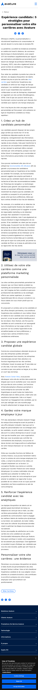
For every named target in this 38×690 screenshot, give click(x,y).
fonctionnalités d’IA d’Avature (20, 166)
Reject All (19, 681)
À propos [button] (4, 643)
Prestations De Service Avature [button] (12, 624)
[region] (19, 673)
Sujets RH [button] (4, 650)
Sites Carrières (8, 591)
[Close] (36, 658)
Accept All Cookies (19, 686)
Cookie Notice (6, 672)
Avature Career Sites (12, 377)
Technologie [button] (5, 630)
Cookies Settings (19, 676)
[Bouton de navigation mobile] (36, 4)
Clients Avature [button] (6, 617)
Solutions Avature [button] (7, 611)
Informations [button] (6, 637)
